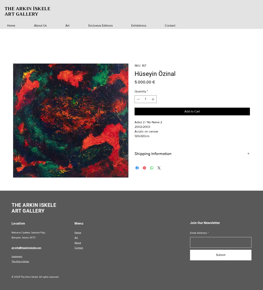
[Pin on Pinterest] (144, 168)
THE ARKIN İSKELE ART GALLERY (27, 11)
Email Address (198, 232)
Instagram (17, 256)
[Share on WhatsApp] (151, 168)
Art (76, 237)
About (78, 242)
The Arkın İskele (20, 261)
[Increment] (153, 99)
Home (78, 232)
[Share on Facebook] (137, 168)
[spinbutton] (146, 99)
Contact (79, 247)
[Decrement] (138, 99)
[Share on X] (159, 168)
